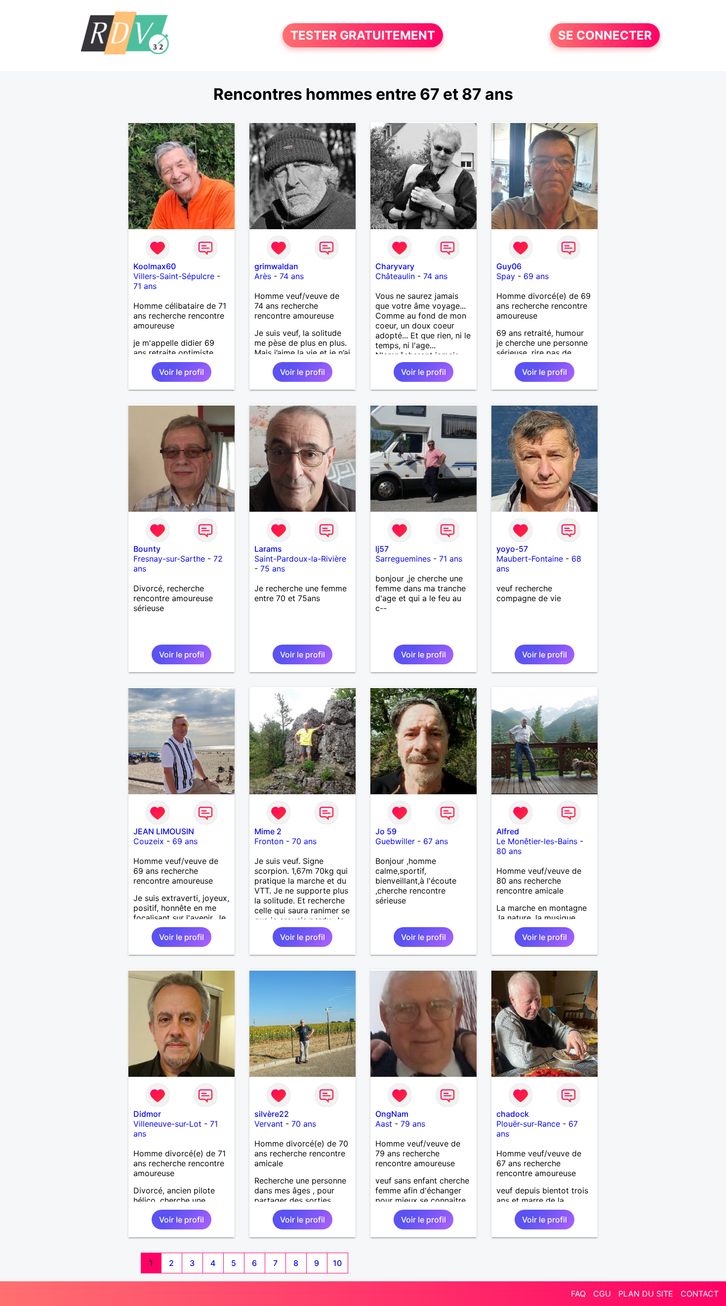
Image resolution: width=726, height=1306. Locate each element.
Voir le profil (181, 372)
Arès (262, 276)
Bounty (147, 549)
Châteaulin (395, 276)
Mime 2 (268, 831)
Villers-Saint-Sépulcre (173, 276)
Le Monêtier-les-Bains (536, 841)
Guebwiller (395, 841)
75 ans (272, 568)
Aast (383, 1124)
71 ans (145, 286)
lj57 (382, 549)
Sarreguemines (403, 559)
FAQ (578, 1294)
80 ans (509, 851)
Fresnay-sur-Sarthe (169, 559)
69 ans (536, 276)
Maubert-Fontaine (529, 559)
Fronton (268, 841)
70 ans (304, 841)
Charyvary (394, 266)
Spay (505, 276)
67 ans (435, 841)
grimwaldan (276, 266)
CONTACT (700, 1294)
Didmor (147, 1114)
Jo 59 (386, 831)
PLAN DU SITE (645, 1294)
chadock (512, 1114)
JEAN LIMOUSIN (163, 831)
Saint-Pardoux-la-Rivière (300, 559)
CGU (602, 1294)
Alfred (507, 831)
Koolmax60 (154, 266)
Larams (268, 549)
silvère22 (271, 1114)
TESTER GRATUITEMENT (362, 35)
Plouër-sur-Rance (528, 1124)
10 (337, 1263)
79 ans (413, 1124)
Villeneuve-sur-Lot (167, 1124)
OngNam (391, 1114)
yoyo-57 (512, 549)
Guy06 (509, 266)
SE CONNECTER (605, 35)
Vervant (268, 1124)
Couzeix (148, 841)
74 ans (292, 276)
